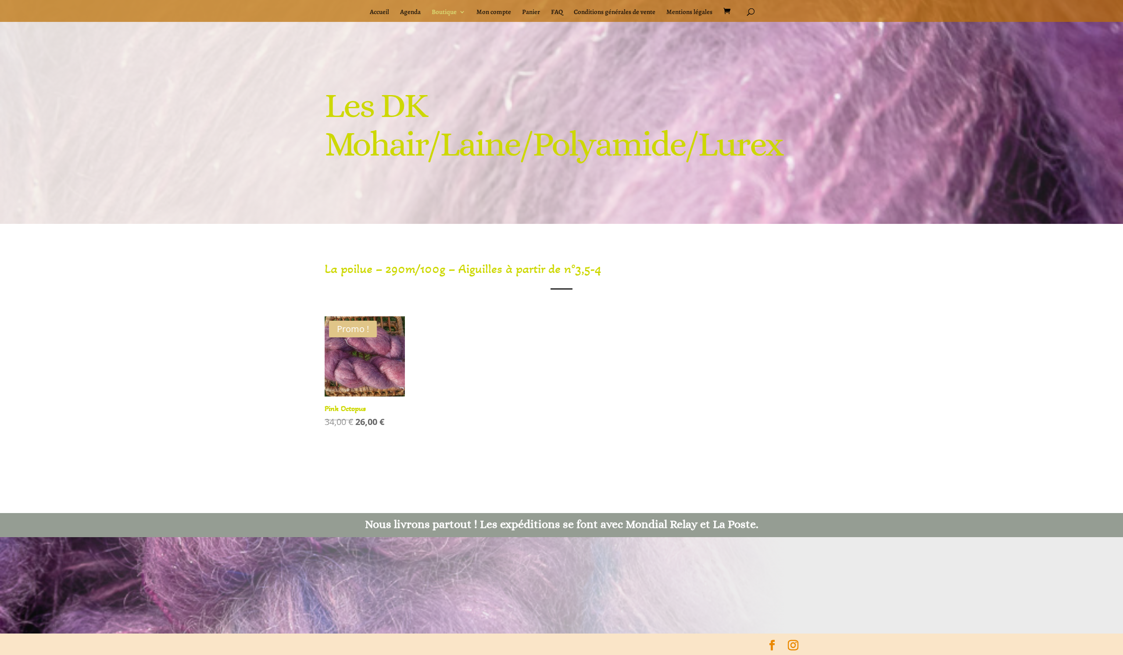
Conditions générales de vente (614, 12)
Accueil (379, 12)
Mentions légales (689, 12)
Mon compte (493, 12)
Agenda (410, 12)
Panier (531, 12)
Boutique (444, 12)
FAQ (557, 12)
